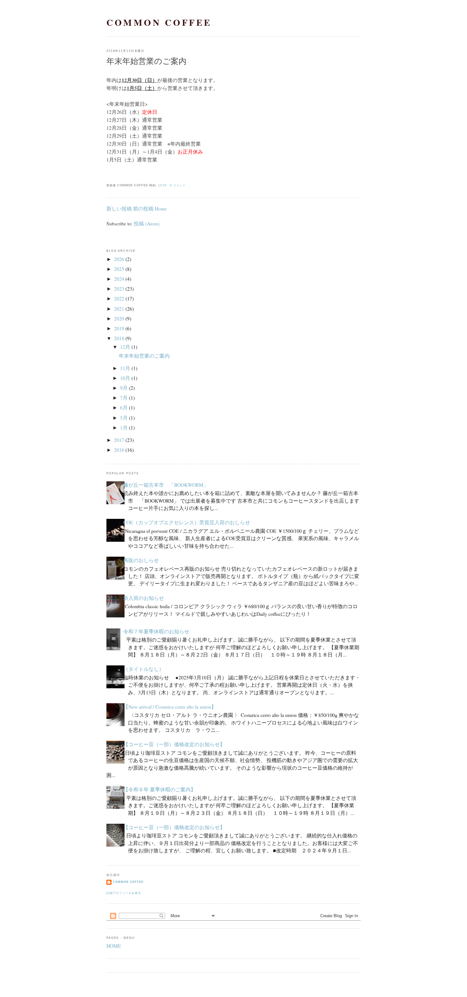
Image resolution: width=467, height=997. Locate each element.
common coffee (159, 22)
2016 (119, 450)
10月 (125, 378)
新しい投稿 (119, 208)
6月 (124, 407)
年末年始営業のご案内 (146, 61)
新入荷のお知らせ (143, 598)
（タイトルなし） (143, 669)
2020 (119, 318)
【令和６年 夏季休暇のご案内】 (159, 789)
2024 (119, 279)
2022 (119, 298)
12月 (125, 347)
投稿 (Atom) (146, 223)
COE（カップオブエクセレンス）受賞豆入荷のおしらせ (186, 522)
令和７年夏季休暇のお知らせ (156, 631)
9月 (124, 388)
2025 (119, 269)
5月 (124, 418)
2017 (119, 440)
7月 (124, 398)
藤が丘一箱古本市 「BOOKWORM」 (165, 485)
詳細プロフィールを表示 (123, 893)
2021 (119, 309)
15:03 (162, 185)
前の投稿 (143, 208)
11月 (125, 368)
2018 (119, 338)
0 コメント (178, 185)
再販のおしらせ (141, 560)
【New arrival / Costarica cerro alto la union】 (169, 707)
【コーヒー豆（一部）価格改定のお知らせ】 (174, 744)
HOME (113, 946)
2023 (119, 288)
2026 (119, 259)
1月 (124, 427)
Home (161, 208)
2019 (119, 328)
